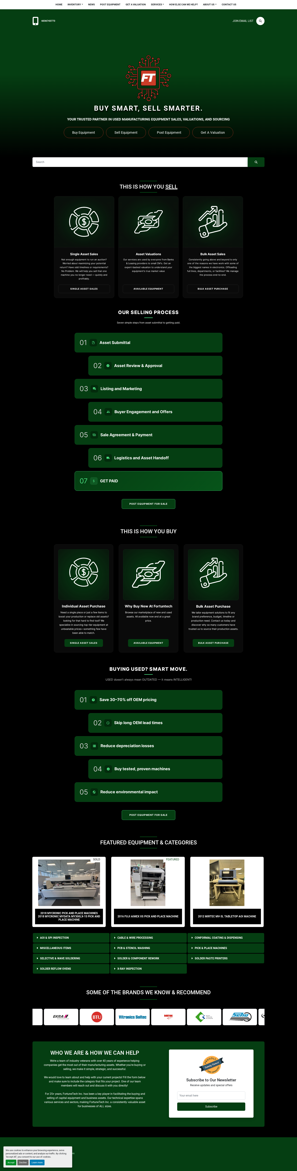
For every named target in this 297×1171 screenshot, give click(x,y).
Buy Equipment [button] (83, 132)
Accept (11, 1162)
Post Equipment (110, 4)
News (91, 4)
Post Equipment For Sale (148, 503)
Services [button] (156, 4)
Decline (23, 1162)
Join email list (243, 21)
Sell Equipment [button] (126, 132)
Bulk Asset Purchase (213, 643)
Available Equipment (148, 643)
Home (59, 4)
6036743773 (48, 20)
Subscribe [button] (211, 1106)
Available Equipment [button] (148, 288)
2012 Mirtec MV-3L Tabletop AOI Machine (148, 916)
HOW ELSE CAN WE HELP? (183, 4)
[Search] (256, 162)
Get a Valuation (136, 4)
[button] (75, 4)
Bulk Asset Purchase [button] (213, 288)
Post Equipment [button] (169, 132)
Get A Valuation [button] (213, 132)
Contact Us (229, 4)
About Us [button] (208, 4)
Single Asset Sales (83, 643)
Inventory (74, 4)
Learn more (37, 1162)
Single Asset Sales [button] (84, 288)
